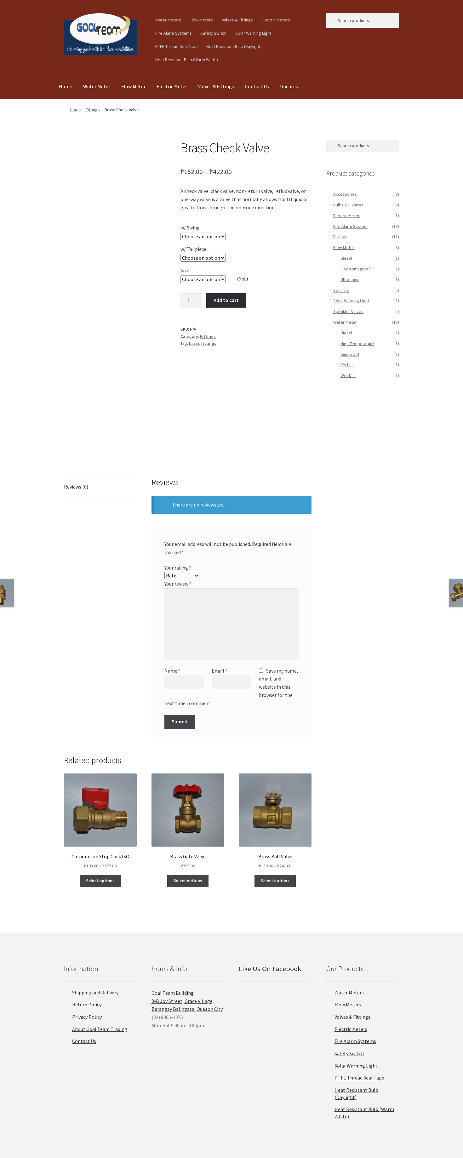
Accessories (345, 194)
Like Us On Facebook (270, 968)
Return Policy (86, 1004)
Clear (243, 278)
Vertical (347, 365)
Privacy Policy (87, 1017)
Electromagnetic (356, 269)
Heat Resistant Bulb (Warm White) (186, 59)
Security (341, 290)
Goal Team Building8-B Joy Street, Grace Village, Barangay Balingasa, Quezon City (187, 1001)
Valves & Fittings (237, 20)
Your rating (177, 568)
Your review (177, 584)
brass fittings (202, 343)
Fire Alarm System (350, 226)
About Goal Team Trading (99, 1029)
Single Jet (349, 354)
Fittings (93, 110)
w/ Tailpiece (193, 249)
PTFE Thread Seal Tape (176, 46)
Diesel (346, 258)
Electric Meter (172, 86)
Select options (100, 880)
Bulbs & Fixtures (348, 205)
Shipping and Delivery (95, 992)
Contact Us (257, 86)
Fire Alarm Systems (173, 33)
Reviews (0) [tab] (76, 486)
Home (65, 86)
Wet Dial (348, 375)
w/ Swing (190, 227)
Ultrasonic (349, 279)
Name (172, 671)
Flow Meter (133, 86)
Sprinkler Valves (348, 311)
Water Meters (168, 20)
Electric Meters (275, 20)
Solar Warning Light (253, 33)
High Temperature (357, 343)
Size (184, 270)
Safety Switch (213, 33)
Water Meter (96, 86)
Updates (289, 86)
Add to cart (226, 300)
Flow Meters (201, 20)
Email (219, 671)
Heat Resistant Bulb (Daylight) (234, 46)
